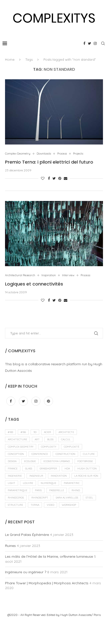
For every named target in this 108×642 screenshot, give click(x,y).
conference (39, 454)
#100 (10, 432)
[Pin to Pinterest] (59, 178)
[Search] (102, 43)
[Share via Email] (65, 178)
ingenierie (15, 475)
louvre (28, 483)
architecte (66, 432)
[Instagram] (95, 43)
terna (35, 505)
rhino (76, 490)
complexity (48, 446)
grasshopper (48, 468)
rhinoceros (16, 497)
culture (89, 454)
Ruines (10, 545)
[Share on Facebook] (49, 178)
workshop (69, 505)
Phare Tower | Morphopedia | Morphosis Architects (46, 583)
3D (34, 432)
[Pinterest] (48, 401)
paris (38, 490)
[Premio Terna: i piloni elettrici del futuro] (54, 112)
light (11, 483)
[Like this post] (42, 178)
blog (50, 439)
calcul (66, 439)
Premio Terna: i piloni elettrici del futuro (49, 162)
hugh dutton (87, 468)
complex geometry (20, 446)
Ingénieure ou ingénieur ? (25, 572)
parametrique (17, 490)
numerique (48, 483)
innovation (59, 475)
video (50, 505)
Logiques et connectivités (34, 284)
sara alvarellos (67, 497)
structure (15, 505)
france (13, 468)
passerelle (56, 490)
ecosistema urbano (56, 461)
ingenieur (36, 475)
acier (47, 432)
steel (89, 497)
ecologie (30, 461)
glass (28, 468)
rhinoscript (39, 497)
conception (16, 454)
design (12, 461)
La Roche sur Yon (86, 475)
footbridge (85, 461)
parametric (72, 483)
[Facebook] (84, 43)
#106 (23, 432)
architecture (17, 439)
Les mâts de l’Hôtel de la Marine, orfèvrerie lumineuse (49, 556)
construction (65, 454)
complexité (71, 446)
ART (37, 439)
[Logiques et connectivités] (54, 233)
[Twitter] (89, 43)
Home (10, 59)
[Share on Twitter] (54, 178)
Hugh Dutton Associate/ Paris (80, 615)
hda (67, 468)
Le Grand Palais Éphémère (27, 534)
